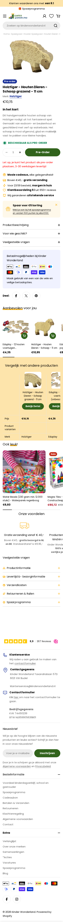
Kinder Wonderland (23, 912)
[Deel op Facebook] (16, 296)
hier (16, 697)
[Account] (45, 16)
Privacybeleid (43, 766)
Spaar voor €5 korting (27, 205)
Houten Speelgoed (33, 34)
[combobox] (31, 26)
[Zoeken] (56, 26)
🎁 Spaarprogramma (31, 8)
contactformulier (25, 663)
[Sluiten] (56, 205)
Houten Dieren (51, 34)
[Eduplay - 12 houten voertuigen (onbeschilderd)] (16, 327)
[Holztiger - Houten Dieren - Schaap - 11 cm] (44, 327)
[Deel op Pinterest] (36, 296)
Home (7, 34)
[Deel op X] (26, 296)
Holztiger (16, 96)
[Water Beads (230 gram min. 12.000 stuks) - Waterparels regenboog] (24, 471)
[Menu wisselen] (5, 16)
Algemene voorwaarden (17, 766)
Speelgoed (16, 34)
